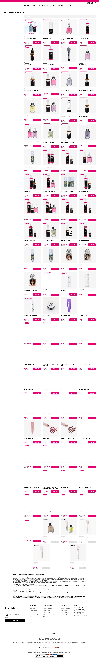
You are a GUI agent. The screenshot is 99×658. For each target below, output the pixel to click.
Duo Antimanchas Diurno (48, 240)
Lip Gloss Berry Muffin (29, 413)
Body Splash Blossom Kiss (49, 265)
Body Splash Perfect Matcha (31, 167)
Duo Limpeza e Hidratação (67, 216)
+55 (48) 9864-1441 (80, 609)
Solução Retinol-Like (47, 537)
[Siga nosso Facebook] (45, 639)
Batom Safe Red (64, 340)
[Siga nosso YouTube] (56, 639)
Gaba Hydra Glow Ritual (39, 563)
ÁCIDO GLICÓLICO (30, 642)
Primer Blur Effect (65, 116)
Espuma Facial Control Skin (30, 315)
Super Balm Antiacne (29, 364)
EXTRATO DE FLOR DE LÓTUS (37, 643)
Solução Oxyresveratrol (48, 142)
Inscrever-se (15, 620)
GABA (44, 643)
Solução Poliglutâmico (84, 141)
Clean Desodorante (65, 315)
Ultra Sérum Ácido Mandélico (31, 90)
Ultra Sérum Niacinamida (30, 38)
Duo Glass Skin (82, 216)
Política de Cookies (47, 612)
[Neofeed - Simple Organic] (56, 648)
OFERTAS (66, 6)
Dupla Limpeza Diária (47, 167)
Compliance (32, 625)
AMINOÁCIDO (76, 642)
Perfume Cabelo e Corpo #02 (85, 265)
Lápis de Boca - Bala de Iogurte (50, 413)
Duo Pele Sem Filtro (65, 240)
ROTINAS (43, 5)
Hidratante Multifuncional (49, 340)
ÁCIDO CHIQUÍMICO (22, 642)
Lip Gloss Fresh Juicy (29, 389)
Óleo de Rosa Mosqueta (48, 291)
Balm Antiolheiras (47, 38)
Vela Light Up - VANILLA (29, 462)
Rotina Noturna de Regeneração (31, 216)
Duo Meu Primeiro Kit (65, 167)
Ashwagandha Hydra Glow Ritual (77, 563)
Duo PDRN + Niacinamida (48, 89)
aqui (80, 596)
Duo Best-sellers (28, 511)
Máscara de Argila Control (30, 340)
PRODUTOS (35, 5)
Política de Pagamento (47, 608)
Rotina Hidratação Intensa (49, 511)
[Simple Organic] (26, 5)
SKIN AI (48, 6)
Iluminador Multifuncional (67, 413)
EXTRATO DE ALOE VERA (27, 643)
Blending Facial (64, 63)
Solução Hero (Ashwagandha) (31, 115)
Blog (31, 612)
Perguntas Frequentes (65, 608)
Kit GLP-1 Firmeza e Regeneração (31, 141)
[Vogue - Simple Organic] (41, 648)
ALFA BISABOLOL (70, 642)
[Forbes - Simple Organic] (46, 648)
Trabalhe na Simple (34, 620)
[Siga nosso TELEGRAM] (59, 639)
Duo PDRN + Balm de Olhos (85, 487)
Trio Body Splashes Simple (67, 191)
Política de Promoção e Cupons (49, 614)
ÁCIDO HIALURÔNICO (37, 642)
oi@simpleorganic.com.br (81, 607)
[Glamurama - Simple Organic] (51, 648)
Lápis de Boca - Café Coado (85, 438)
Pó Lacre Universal (47, 315)
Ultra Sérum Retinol (84, 116)
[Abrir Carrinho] (97, 3)
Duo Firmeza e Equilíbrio (48, 115)
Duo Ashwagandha (65, 537)
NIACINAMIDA (57, 643)
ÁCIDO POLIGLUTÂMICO (51, 642)
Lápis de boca (46, 438)
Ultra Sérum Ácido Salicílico (86, 90)
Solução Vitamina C (65, 90)
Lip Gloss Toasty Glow (84, 389)
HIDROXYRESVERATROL (50, 643)
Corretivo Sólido (83, 315)
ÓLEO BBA (63, 643)
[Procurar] (95, 3)
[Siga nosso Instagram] (51, 639)
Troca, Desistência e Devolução (49, 618)
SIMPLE (71, 5)
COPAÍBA (20, 643)
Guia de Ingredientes (34, 616)
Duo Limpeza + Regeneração (49, 191)
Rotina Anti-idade (65, 487)
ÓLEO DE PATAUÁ (75, 643)
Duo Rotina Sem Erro (84, 240)
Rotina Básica (82, 511)
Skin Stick (81, 291)
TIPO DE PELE (53, 6)
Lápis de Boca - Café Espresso (86, 462)
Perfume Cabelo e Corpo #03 (30, 290)
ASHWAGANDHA (82, 642)
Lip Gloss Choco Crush (29, 438)
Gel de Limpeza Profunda (48, 64)
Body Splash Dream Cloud (30, 265)
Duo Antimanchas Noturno (85, 191)
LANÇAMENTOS (60, 6)
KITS (39, 6)
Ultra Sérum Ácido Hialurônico (68, 142)
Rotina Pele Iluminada (29, 537)
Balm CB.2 (63, 290)
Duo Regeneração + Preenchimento (87, 167)
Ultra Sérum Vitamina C (29, 64)
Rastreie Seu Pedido (65, 614)
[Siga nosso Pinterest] (48, 639)
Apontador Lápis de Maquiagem (31, 487)
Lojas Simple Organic (65, 612)
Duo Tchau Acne (28, 191)
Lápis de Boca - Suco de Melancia (68, 462)
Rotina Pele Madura (65, 511)
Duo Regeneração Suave (29, 240)
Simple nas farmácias (34, 614)
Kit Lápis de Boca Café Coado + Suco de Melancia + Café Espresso (50, 488)
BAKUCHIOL (16, 643)
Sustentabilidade (33, 610)
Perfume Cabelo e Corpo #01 (67, 265)
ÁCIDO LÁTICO (44, 642)
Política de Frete (46, 616)
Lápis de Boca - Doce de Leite (67, 438)
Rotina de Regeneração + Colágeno (51, 216)
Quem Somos (32, 608)
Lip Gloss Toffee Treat (84, 364)
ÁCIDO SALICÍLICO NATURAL (62, 642)
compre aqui (76, 597)
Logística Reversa (33, 618)
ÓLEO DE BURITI (68, 643)
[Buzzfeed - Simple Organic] (61, 648)
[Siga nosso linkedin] (53, 639)
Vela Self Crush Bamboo (48, 462)
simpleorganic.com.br (45, 596)
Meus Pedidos (64, 610)
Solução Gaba (82, 64)
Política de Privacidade (48, 610)
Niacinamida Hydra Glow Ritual (86, 537)
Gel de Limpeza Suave (84, 38)
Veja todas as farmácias (32, 597)
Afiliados (31, 622)
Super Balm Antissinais (84, 340)
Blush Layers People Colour (85, 413)
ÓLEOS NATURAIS (82, 643)
